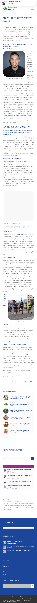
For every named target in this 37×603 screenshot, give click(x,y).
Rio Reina (25, 370)
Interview (6, 24)
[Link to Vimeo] (33, 598)
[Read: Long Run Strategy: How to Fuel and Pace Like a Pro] (4, 482)
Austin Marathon (13, 370)
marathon (20, 370)
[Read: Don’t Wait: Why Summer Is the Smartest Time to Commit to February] (4, 486)
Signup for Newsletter (12, 450)
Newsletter (21, 1)
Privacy (5, 577)
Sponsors (5, 569)
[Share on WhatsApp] (18, 381)
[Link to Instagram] (28, 598)
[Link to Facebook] (22, 598)
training (9, 372)
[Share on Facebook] (6, 381)
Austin (7, 370)
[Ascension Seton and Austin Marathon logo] (15, 8)
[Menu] (32, 8)
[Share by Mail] (31, 381)
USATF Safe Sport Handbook (11, 580)
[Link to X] (25, 598)
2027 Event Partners (12, 1)
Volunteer (5, 571)
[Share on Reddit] (25, 381)
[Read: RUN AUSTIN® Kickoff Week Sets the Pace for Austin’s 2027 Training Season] (4, 476)
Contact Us (28, 1)
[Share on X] (12, 381)
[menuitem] (12, 1)
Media (4, 574)
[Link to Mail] (30, 598)
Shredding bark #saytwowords (12, 223)
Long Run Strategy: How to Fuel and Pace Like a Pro (19, 481)
